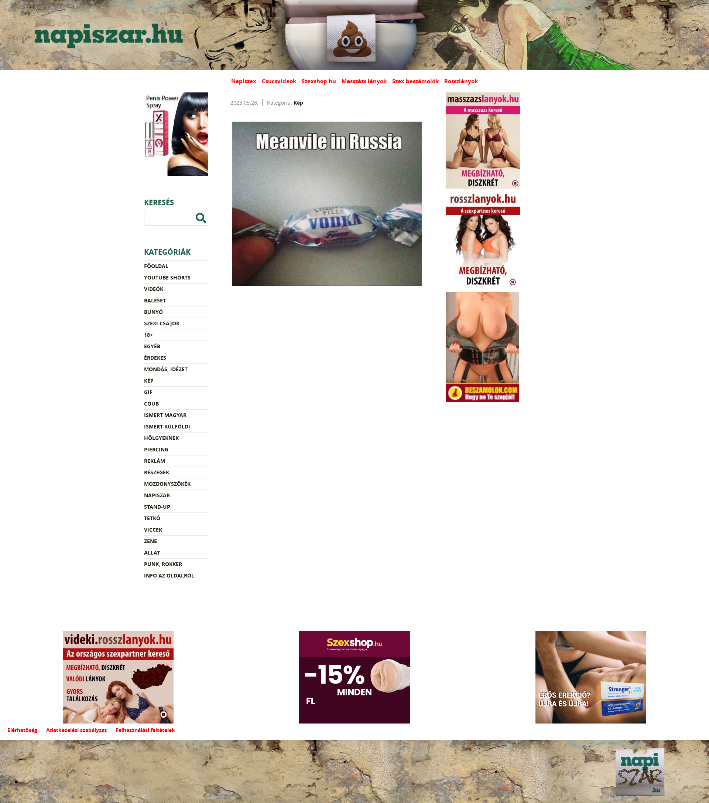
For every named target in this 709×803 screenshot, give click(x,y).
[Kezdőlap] (107, 35)
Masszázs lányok (364, 81)
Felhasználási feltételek (145, 729)
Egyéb (152, 346)
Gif (148, 392)
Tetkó (152, 518)
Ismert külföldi (167, 426)
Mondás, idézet (166, 369)
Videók (153, 288)
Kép (149, 380)
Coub (151, 403)
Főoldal (156, 266)
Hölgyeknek (161, 437)
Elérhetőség (22, 729)
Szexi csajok (161, 323)
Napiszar (157, 495)
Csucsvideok (279, 81)
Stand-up (157, 506)
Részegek (156, 472)
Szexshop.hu (319, 81)
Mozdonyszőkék (167, 483)
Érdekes (155, 357)
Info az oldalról (169, 575)
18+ (148, 334)
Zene (150, 541)
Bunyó (153, 311)
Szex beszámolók (415, 81)
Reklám (154, 460)
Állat (152, 552)
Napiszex (243, 81)
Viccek (153, 529)
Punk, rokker (163, 563)
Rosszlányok (461, 81)
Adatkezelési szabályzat (76, 729)
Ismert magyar (165, 415)
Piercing (156, 449)
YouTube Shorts (167, 277)
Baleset (155, 300)
